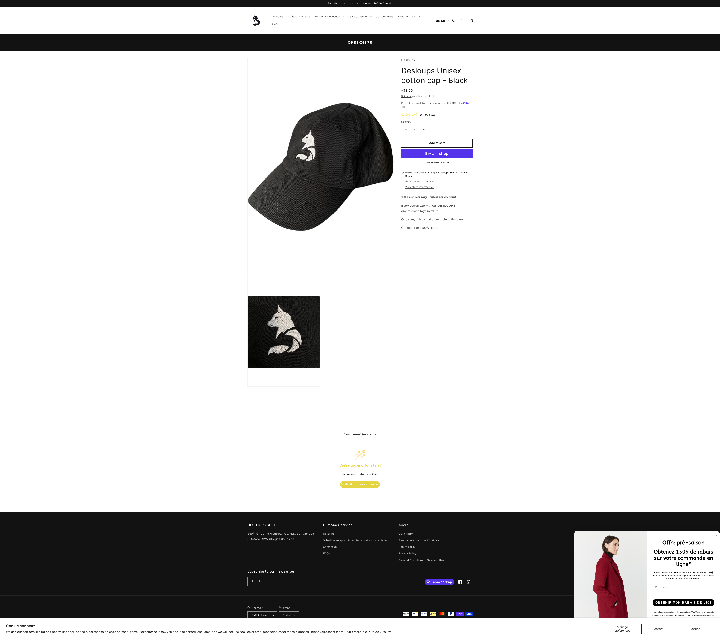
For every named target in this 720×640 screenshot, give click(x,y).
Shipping (406, 96)
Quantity (406, 122)
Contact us (330, 547)
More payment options (436, 162)
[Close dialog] (716, 534)
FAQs (326, 553)
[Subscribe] (311, 581)
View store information (419, 187)
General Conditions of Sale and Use (421, 560)
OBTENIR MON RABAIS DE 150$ (683, 602)
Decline (695, 628)
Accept (658, 628)
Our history (405, 533)
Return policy (406, 547)
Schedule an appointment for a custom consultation (355, 540)
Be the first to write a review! (360, 484)
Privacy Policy (380, 631)
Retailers (328, 533)
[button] (329, 17)
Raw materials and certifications (418, 540)
